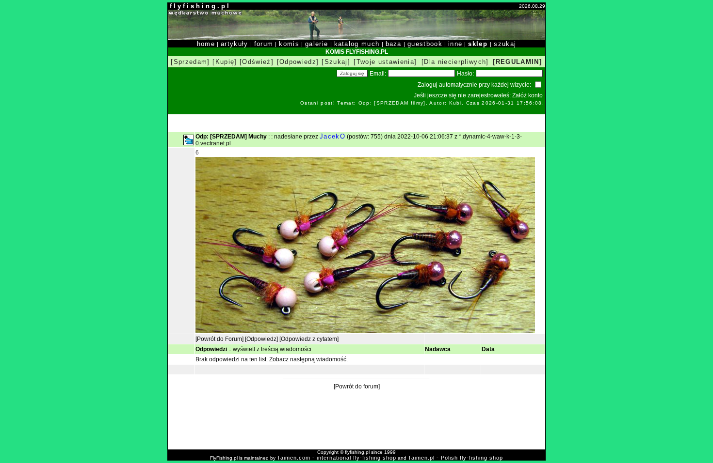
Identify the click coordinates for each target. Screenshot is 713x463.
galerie (316, 43)
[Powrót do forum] (357, 386)
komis (289, 43)
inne (455, 43)
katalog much (357, 43)
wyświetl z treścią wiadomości (272, 349)
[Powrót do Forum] (219, 339)
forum (264, 43)
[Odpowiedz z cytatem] (309, 339)
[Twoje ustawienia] (385, 61)
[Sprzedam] (190, 61)
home (206, 43)
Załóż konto (527, 95)
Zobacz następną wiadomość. (308, 359)
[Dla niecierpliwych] (455, 61)
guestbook (424, 43)
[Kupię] (224, 61)
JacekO (332, 136)
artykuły (234, 43)
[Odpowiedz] (298, 61)
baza (394, 43)
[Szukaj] (336, 61)
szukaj (505, 43)
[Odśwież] (257, 61)
